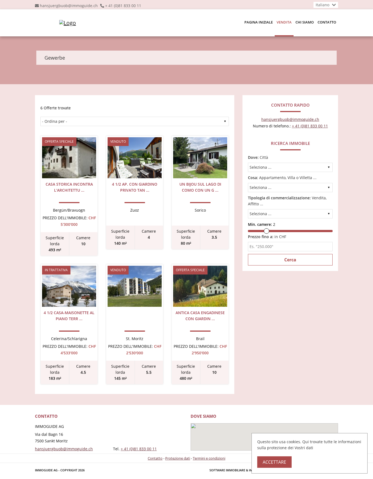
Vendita (284, 22)
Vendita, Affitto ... (287, 200)
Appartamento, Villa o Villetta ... (282, 177)
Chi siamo (304, 22)
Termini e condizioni (209, 458)
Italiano (322, 4)
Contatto (327, 22)
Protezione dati (177, 458)
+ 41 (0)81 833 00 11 (123, 5)
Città (258, 157)
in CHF (267, 236)
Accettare (274, 462)
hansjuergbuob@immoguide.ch (69, 5)
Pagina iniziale (258, 22)
